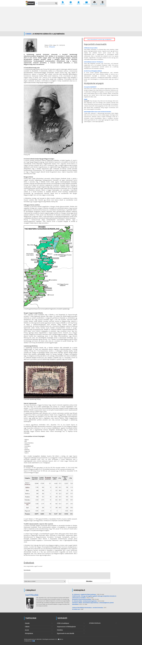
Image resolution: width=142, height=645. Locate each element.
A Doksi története (95, 623)
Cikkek (70, 4)
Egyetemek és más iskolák (65, 633)
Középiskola (86, 4)
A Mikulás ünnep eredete (90, 48)
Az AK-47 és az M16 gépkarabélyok (93, 71)
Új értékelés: (27, 570)
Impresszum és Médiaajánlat (66, 626)
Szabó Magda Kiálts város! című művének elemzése (97, 111)
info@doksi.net (28, 641)
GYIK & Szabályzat (63, 623)
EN (36, 3)
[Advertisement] (71, 19)
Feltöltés (94, 4)
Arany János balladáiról (90, 87)
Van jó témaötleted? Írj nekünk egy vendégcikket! (99, 39)
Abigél (85, 99)
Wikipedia (52, 47)
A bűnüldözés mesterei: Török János (93, 62)
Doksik (63, 4)
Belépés (102, 4)
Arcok (78, 4)
